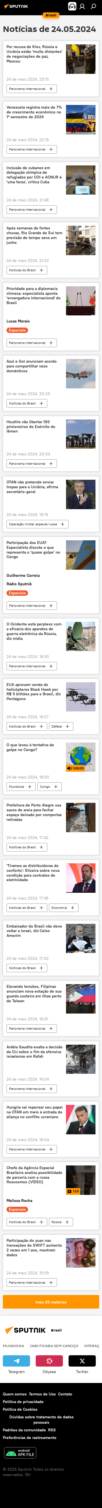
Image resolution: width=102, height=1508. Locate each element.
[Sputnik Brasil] (17, 8)
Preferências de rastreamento (29, 1437)
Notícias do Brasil (22, 270)
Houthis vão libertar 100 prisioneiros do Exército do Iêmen (31, 427)
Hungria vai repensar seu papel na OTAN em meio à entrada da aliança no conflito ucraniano (35, 1112)
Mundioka (16, 786)
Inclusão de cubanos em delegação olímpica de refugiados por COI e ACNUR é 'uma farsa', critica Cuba (34, 174)
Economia (59, 907)
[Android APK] (20, 1453)
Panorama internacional (27, 89)
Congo (45, 786)
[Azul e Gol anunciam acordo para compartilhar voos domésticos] (80, 373)
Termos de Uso (42, 1394)
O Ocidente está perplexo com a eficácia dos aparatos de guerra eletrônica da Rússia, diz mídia (34, 631)
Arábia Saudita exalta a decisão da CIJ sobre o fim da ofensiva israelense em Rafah (35, 1052)
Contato (65, 1394)
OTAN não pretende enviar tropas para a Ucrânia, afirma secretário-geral (32, 487)
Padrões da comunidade (24, 1429)
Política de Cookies (20, 1409)
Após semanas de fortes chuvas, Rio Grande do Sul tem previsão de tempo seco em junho (34, 235)
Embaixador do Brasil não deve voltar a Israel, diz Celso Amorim (34, 931)
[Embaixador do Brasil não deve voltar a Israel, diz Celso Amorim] (80, 938)
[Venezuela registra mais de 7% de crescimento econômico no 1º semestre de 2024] (80, 119)
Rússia (56, 1222)
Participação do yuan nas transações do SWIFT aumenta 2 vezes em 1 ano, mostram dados (34, 1247)
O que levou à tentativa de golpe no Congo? (30, 747)
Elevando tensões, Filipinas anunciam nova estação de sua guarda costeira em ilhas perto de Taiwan (34, 993)
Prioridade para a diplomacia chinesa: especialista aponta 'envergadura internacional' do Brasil (34, 295)
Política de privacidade (23, 1401)
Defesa (57, 726)
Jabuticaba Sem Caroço (54, 1345)
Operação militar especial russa (33, 524)
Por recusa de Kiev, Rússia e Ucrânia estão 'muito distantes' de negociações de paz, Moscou (34, 53)
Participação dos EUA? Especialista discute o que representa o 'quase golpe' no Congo (33, 549)
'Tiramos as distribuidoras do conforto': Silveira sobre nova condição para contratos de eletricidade (33, 872)
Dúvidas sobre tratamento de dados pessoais (41, 1419)
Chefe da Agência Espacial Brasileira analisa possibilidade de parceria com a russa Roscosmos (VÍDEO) (34, 1174)
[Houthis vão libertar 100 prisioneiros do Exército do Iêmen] (80, 434)
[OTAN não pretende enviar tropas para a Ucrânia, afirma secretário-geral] (80, 494)
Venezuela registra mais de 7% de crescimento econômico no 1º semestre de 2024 (34, 112)
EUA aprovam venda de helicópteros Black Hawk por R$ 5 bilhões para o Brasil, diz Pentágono (34, 691)
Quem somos (15, 1394)
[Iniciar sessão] (82, 6)
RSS (52, 1429)
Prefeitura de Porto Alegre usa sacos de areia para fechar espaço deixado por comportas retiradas (34, 812)
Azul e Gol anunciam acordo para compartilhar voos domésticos (32, 366)
